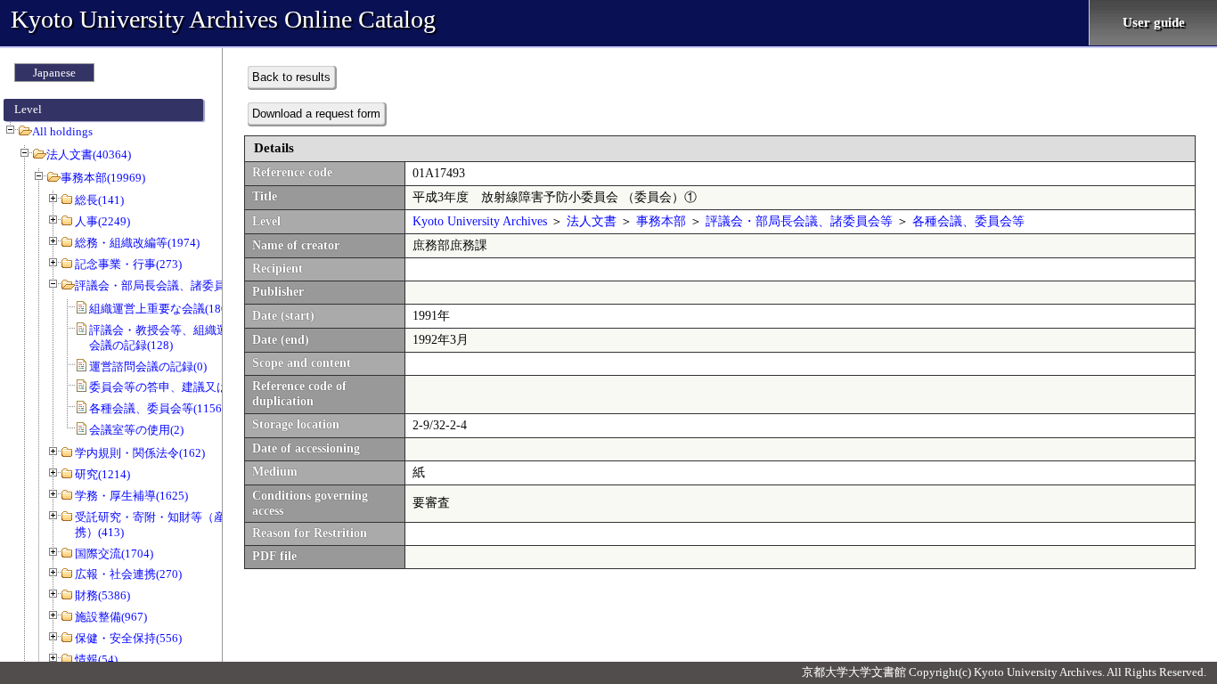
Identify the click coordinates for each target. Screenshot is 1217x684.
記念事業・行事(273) (128, 264)
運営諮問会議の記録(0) (148, 366)
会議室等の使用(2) (136, 429)
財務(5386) (102, 595)
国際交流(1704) (114, 553)
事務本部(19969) (103, 177)
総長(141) (99, 200)
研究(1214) (102, 474)
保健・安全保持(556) (128, 638)
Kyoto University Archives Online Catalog (223, 19)
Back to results (291, 77)
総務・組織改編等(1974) (137, 242)
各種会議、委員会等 (968, 221)
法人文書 (592, 221)
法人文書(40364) (88, 154)
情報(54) (96, 659)
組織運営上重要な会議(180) (160, 308)
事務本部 (661, 221)
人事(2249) (102, 221)
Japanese (54, 72)
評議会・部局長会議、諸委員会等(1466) (178, 285)
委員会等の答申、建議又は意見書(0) (182, 387)
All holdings (62, 131)
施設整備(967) (111, 616)
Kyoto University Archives (479, 221)
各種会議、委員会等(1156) (157, 408)
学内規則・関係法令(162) (140, 453)
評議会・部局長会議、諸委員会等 (799, 221)
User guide (1154, 22)
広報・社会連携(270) (128, 574)
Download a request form (316, 113)
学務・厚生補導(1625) (131, 495)
